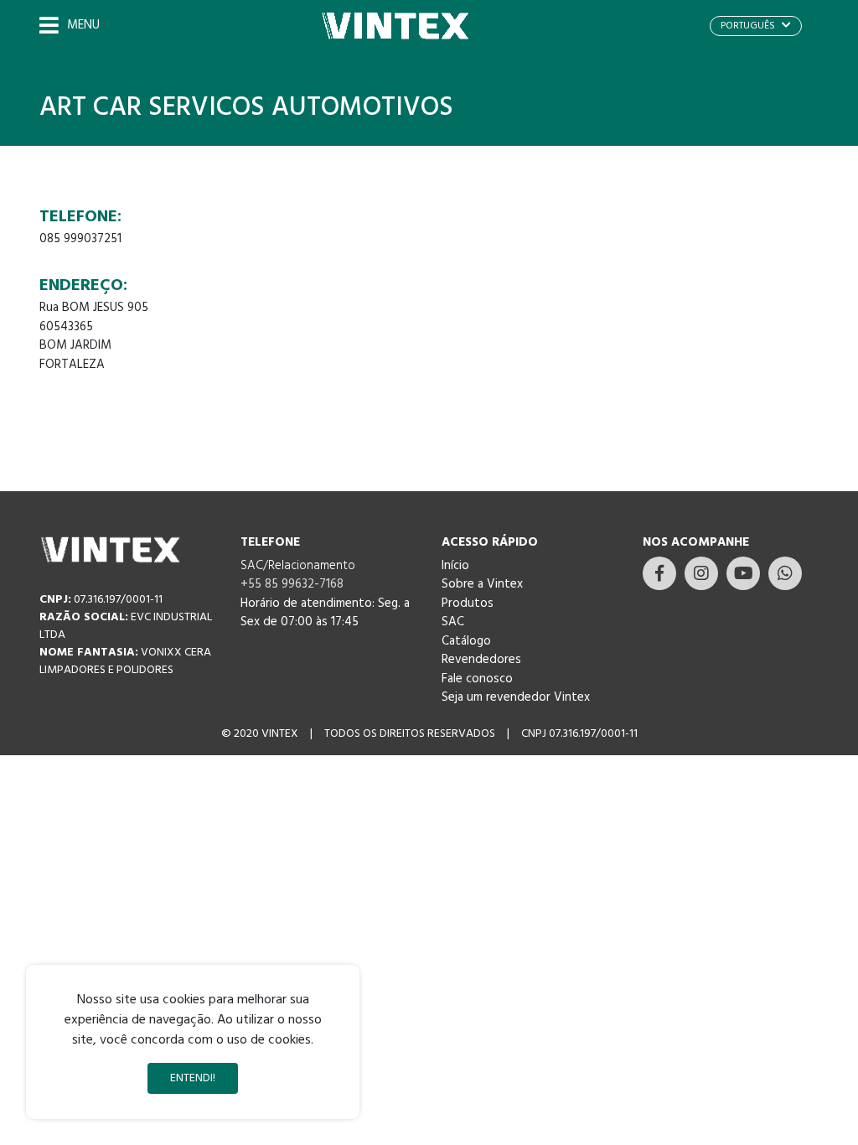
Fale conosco (477, 679)
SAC (453, 622)
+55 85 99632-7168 (292, 584)
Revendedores (481, 660)
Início (455, 566)
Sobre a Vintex (482, 584)
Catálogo (466, 641)
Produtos (468, 603)
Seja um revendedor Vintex (516, 697)
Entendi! (192, 1078)
